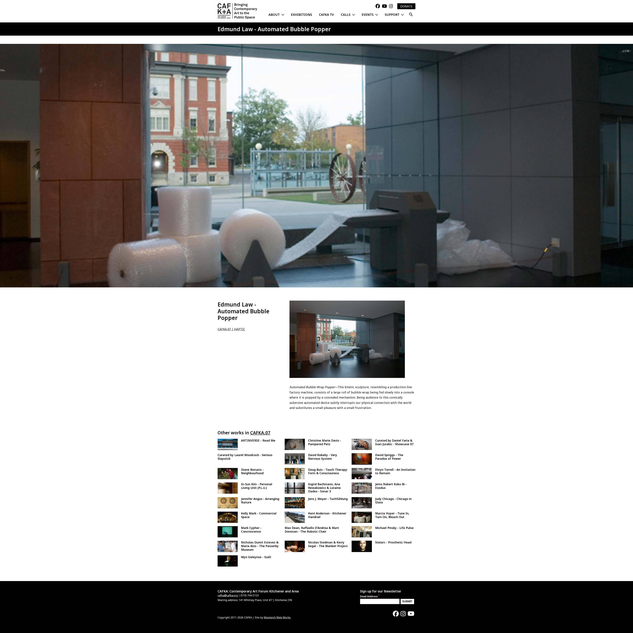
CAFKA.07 (260, 433)
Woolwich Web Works (277, 617)
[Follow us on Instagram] (391, 6)
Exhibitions (301, 15)
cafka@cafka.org (228, 595)
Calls (345, 15)
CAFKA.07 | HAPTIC (231, 329)
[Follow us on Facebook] (378, 6)
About (274, 15)
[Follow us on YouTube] (384, 6)
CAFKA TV (326, 15)
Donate (406, 6)
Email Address (369, 596)
